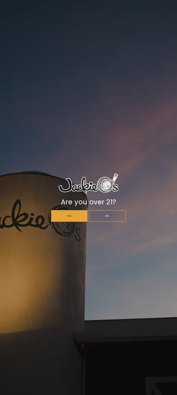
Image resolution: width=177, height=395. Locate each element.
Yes (69, 216)
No (107, 216)
